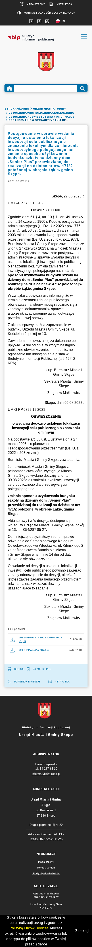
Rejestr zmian (46, 867)
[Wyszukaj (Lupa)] (82, 88)
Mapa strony (36, 4)
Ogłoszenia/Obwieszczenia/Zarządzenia (41, 112)
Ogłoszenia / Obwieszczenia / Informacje (41, 116)
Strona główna (16, 108)
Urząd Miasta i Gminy (49, 108)
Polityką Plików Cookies (29, 928)
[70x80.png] (46, 61)
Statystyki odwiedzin (46, 873)
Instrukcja (64, 4)
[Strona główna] (9, 88)
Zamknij (82, 931)
